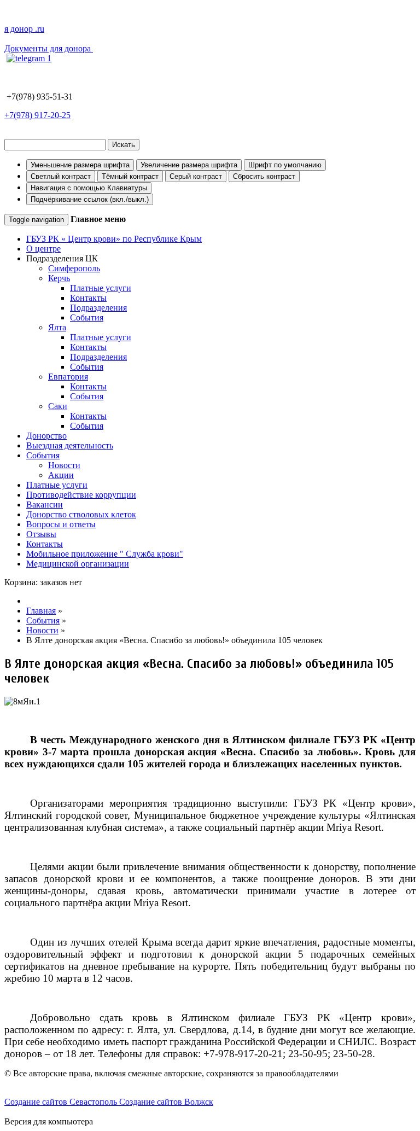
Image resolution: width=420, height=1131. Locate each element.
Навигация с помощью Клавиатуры (89, 188)
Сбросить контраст (264, 176)
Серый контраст (196, 176)
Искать (123, 145)
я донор (24, 28)
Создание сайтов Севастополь (61, 1101)
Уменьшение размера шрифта (80, 165)
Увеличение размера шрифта (189, 165)
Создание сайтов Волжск (166, 1101)
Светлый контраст (61, 176)
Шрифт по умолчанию (285, 165)
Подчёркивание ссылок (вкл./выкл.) (90, 199)
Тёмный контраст (130, 176)
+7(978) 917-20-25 (37, 115)
